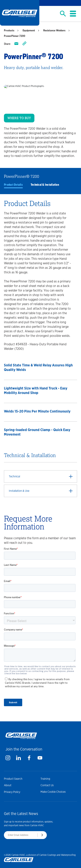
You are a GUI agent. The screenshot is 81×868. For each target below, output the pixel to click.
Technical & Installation (45, 185)
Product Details (13, 185)
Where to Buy (19, 118)
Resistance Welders (54, 30)
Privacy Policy (12, 791)
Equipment (29, 30)
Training (45, 778)
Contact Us (47, 785)
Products (9, 30)
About (7, 785)
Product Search (13, 778)
